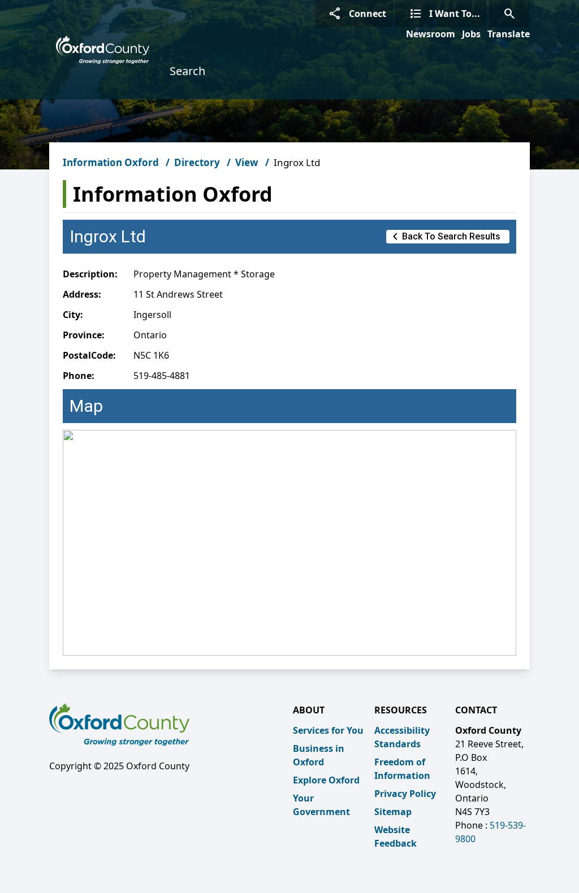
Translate (508, 34)
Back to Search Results (444, 236)
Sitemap (393, 811)
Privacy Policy (405, 793)
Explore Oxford (326, 780)
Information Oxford (111, 162)
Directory (197, 162)
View (246, 162)
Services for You (328, 730)
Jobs (471, 34)
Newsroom (430, 34)
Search (187, 71)
